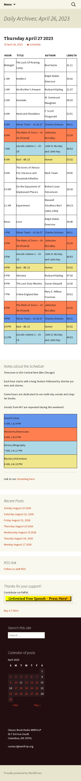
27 (31, 694)
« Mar (15, 705)
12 (26, 682)
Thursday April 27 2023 (28, 38)
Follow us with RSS (15, 569)
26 (26, 694)
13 (31, 682)
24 (16, 694)
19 (26, 688)
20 (31, 688)
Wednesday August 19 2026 (20, 532)
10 (16, 682)
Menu (8, 4)
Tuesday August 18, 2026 (18, 538)
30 (10, 699)
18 (21, 688)
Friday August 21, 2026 (17, 520)
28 (36, 694)
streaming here (26, 479)
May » (37, 705)
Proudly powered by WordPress (23, 773)
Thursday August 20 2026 (18, 526)
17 (16, 688)
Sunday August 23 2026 (17, 508)
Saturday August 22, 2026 (19, 514)
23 (10, 694)
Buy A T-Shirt (11, 610)
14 (36, 682)
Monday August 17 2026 (17, 544)
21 (36, 688)
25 (21, 694)
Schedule (35, 44)
